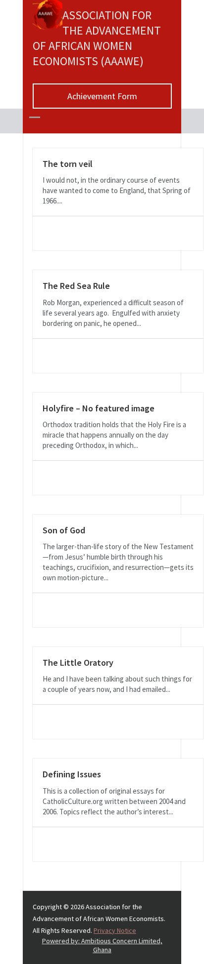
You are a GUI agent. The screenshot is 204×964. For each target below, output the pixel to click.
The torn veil (68, 163)
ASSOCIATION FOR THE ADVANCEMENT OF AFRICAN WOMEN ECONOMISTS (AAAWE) (97, 38)
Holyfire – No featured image (98, 408)
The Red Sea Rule (76, 285)
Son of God (64, 530)
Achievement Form (102, 96)
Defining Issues (72, 774)
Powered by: (102, 945)
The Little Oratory (78, 662)
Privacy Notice (115, 930)
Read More (54, 233)
